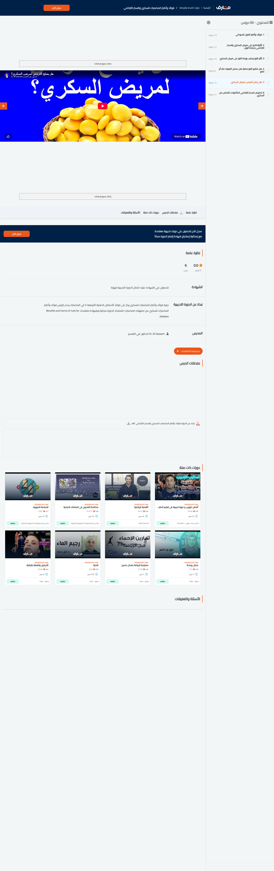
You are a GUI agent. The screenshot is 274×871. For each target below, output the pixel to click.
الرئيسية (206, 8)
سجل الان (56, 8)
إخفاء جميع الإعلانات (102, 63)
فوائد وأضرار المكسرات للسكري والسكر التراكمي (149, 8)
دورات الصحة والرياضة (189, 8)
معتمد (162, 523)
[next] (3, 106)
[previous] (202, 106)
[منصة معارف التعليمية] (223, 8)
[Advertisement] (102, 39)
